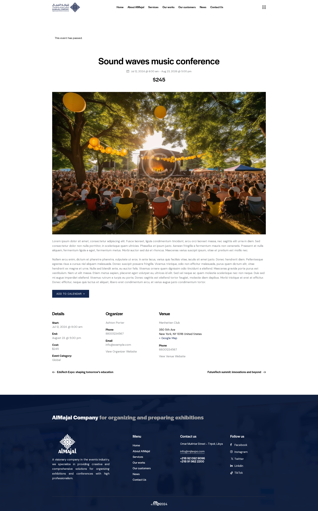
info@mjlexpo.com (192, 451)
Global (56, 360)
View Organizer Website (121, 351)
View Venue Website (172, 356)
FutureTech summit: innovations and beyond (235, 372)
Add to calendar (69, 293)
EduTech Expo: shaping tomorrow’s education (84, 372)
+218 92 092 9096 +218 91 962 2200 (192, 460)
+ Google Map (168, 338)
